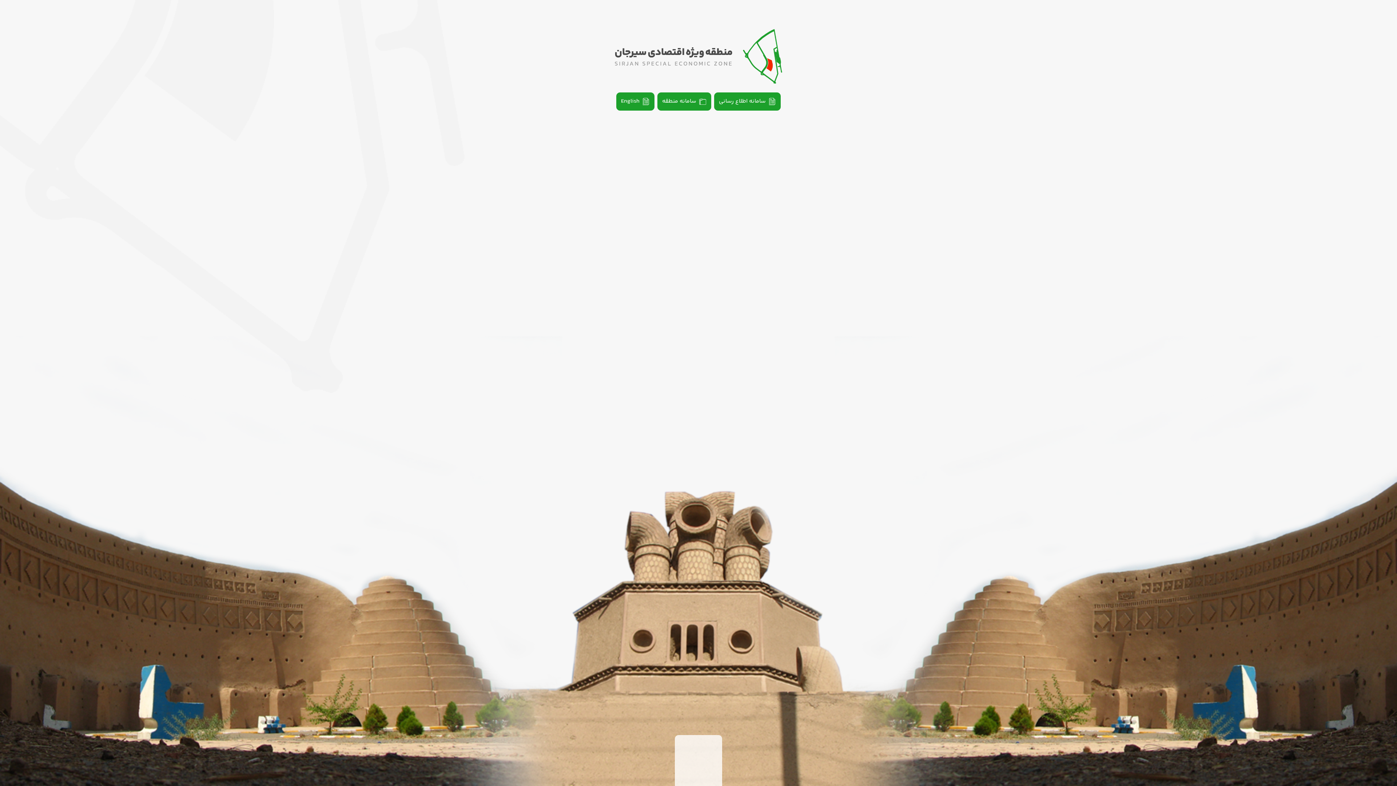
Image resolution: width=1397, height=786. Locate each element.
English (630, 101)
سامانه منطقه (679, 101)
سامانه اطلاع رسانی (742, 101)
